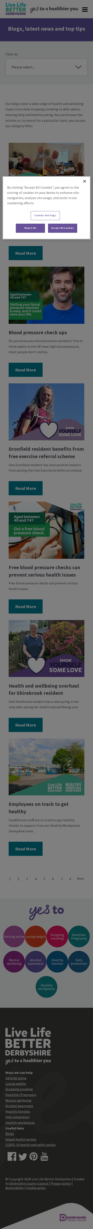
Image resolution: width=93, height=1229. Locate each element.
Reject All (30, 228)
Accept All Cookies (62, 228)
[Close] (84, 181)
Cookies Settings (45, 215)
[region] (46, 207)
